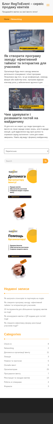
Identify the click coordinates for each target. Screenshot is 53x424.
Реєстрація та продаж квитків (17, 378)
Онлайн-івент (10, 365)
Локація (7, 356)
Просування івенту (12, 373)
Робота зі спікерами (13, 382)
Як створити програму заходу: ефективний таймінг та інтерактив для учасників (25, 61)
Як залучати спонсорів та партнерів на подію (24, 298)
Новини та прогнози (13, 361)
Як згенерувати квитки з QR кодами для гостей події (25, 317)
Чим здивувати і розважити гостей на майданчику (21, 118)
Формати (8, 386)
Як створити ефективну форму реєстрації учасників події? (22, 324)
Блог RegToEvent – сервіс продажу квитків (23, 5)
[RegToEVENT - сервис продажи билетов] (20, 255)
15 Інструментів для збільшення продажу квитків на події (25, 310)
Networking (9, 348)
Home (6, 19)
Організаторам (10, 369)
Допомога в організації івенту (17, 352)
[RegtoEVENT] (20, 195)
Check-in (8, 344)
